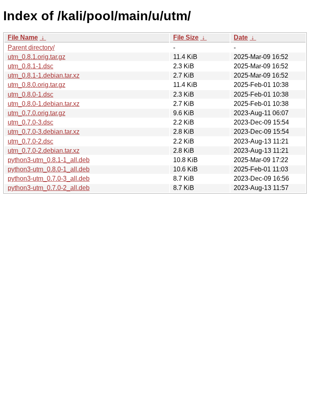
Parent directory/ (31, 47)
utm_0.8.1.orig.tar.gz (36, 56)
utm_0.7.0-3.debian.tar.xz (44, 131)
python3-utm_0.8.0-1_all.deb (49, 169)
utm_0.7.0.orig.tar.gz (36, 113)
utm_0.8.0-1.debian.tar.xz (44, 103)
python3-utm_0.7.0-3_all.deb (49, 178)
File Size (186, 37)
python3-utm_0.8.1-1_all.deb (49, 159)
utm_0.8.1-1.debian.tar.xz (44, 75)
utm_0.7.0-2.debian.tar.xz (44, 150)
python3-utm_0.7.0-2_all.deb (49, 187)
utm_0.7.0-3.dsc (30, 122)
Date (241, 37)
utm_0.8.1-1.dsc (30, 66)
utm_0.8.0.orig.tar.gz (36, 84)
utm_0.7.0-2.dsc (30, 141)
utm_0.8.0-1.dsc (30, 94)
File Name (23, 37)
